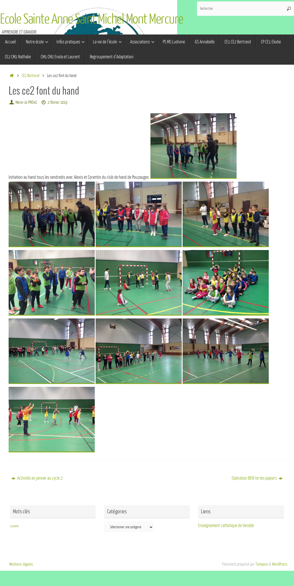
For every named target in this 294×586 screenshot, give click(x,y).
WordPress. (280, 564)
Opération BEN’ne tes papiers (255, 478)
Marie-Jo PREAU (26, 102)
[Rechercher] (289, 8)
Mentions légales (21, 564)
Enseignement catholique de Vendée (226, 525)
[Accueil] (12, 75)
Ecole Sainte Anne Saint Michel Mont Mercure (91, 19)
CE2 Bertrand (30, 75)
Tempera (262, 564)
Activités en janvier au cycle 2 (39, 478)
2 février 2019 (57, 102)
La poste (14, 526)
